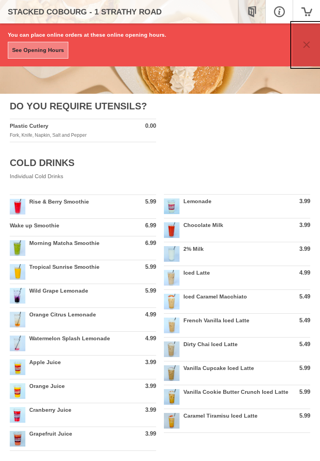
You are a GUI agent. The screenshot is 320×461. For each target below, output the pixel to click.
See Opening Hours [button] (38, 50)
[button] (306, 44)
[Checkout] (306, 11)
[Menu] (251, 11)
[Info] (279, 11)
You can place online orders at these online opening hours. (87, 35)
